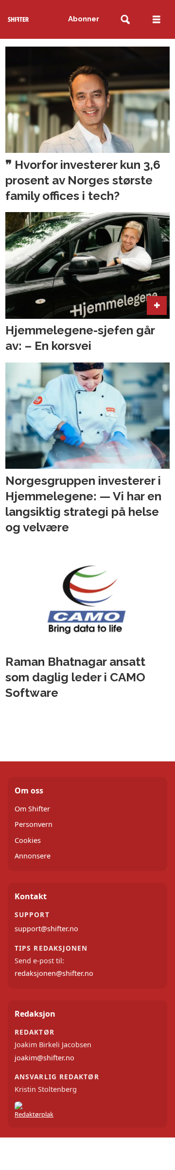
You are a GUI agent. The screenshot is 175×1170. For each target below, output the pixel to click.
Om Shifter (32, 808)
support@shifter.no (46, 928)
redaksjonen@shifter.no (54, 973)
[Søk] (125, 20)
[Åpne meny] (156, 19)
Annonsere (33, 855)
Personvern (33, 824)
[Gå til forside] (18, 19)
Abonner (83, 19)
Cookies (28, 840)
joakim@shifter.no (44, 1057)
